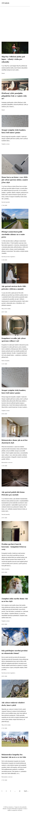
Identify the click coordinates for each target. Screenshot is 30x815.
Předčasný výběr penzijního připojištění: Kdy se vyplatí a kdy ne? (14, 95)
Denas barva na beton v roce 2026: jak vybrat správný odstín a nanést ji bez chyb (15, 179)
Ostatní (3, 73)
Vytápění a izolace (6, 144)
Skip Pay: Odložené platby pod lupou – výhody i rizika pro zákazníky (13, 59)
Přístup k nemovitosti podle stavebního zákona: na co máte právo (13, 234)
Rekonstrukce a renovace (7, 462)
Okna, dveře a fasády (6, 308)
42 (19, 791)
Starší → (26, 791)
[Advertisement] (15, 22)
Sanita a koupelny (5, 360)
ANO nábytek (5, 3)
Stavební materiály (6, 202)
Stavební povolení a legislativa (8, 256)
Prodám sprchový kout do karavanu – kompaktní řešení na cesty (14, 546)
